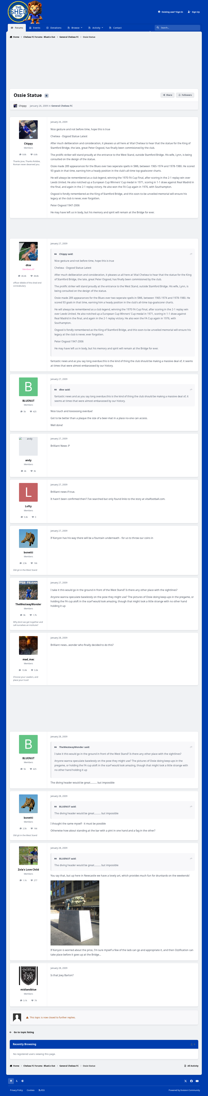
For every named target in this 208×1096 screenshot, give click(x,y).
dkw (28, 265)
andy (28, 460)
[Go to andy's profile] (28, 446)
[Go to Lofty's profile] (28, 492)
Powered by (184, 1090)
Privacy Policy (16, 1090)
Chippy (22, 105)
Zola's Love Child (28, 869)
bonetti (28, 552)
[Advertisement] (104, 64)
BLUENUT (28, 401)
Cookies (30, 1090)
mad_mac (28, 659)
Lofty (28, 506)
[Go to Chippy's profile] (15, 105)
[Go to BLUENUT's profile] (28, 386)
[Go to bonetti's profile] (28, 538)
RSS (43, 1090)
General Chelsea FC (62, 105)
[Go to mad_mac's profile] (28, 645)
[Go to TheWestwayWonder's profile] (28, 590)
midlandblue (28, 989)
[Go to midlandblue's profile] (28, 975)
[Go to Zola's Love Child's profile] (28, 855)
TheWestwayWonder (28, 604)
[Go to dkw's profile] (28, 251)
